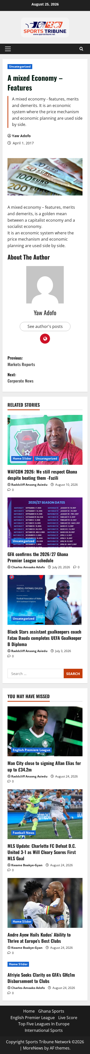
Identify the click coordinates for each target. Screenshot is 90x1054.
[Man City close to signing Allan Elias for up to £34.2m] (45, 731)
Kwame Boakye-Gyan (26, 865)
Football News (23, 833)
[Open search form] (81, 49)
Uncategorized (20, 66)
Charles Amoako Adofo (28, 567)
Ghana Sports (51, 1011)
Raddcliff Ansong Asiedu (29, 484)
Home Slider (22, 458)
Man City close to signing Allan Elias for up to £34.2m (44, 766)
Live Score (67, 1017)
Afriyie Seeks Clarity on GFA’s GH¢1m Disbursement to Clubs (41, 977)
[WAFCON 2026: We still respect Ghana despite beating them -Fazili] (45, 440)
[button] (7, 49)
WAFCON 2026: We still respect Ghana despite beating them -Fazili (42, 474)
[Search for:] (36, 673)
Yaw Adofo (21, 135)
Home (29, 1011)
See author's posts (45, 326)
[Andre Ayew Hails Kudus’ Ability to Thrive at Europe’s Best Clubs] (45, 903)
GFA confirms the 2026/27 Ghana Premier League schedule (38, 557)
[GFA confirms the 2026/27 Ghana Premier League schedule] (45, 522)
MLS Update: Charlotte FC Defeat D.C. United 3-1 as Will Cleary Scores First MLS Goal (42, 852)
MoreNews (33, 1048)
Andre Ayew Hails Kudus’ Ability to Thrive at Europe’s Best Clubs (39, 937)
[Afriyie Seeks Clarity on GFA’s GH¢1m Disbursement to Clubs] (45, 964)
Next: (21, 378)
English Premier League (32, 1017)
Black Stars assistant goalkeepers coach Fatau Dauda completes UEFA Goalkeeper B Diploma (45, 637)
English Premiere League (31, 750)
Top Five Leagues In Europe (44, 1024)
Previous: (21, 361)
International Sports (44, 1030)
